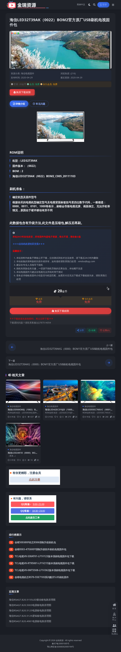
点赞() (106, 330)
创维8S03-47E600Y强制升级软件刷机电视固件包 (40, 549)
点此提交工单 (33, 517)
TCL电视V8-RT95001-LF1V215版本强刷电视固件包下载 (44, 563)
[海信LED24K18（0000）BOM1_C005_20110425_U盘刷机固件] (23, 434)
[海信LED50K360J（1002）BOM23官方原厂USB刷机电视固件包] (23, 391)
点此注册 (34, 479)
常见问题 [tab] (40, 103)
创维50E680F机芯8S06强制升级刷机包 (35, 542)
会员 (40, 299)
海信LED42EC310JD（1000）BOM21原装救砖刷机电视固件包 (60, 411)
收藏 (93, 330)
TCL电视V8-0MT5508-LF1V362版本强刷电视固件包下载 (45, 570)
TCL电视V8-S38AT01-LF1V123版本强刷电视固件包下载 (44, 556)
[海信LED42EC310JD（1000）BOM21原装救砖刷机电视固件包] (60, 391)
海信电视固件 (27, 73)
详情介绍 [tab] (20, 103)
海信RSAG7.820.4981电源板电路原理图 (30, 621)
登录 (104, 4)
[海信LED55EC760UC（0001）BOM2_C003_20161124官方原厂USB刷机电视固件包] (98, 391)
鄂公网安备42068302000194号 (60, 646)
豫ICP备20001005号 (60, 643)
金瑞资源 (59, 640)
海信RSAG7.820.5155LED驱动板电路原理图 (32, 599)
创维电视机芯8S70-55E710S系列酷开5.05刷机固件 (42, 577)
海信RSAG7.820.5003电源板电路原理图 (30, 605)
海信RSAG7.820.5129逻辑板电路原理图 (30, 615)
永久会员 (88, 299)
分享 (82, 330)
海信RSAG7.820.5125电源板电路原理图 (30, 610)
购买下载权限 (23, 92)
